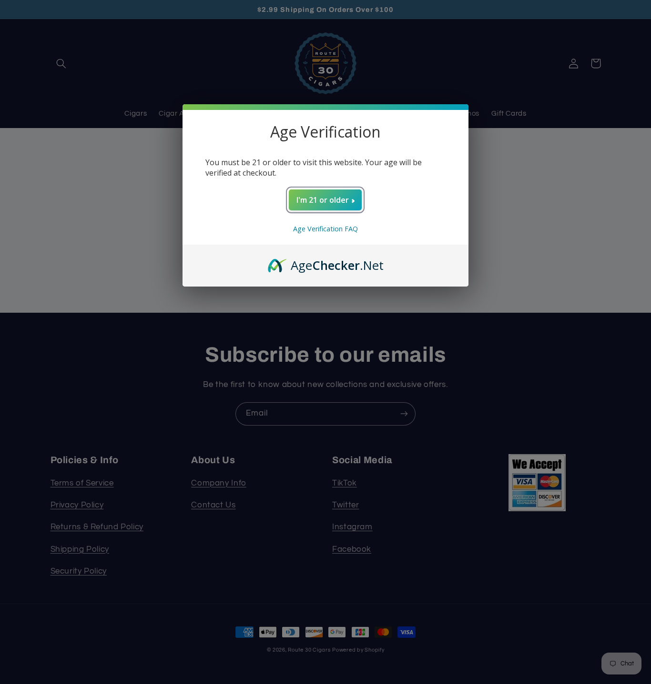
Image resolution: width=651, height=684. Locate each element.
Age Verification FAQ (325, 228)
